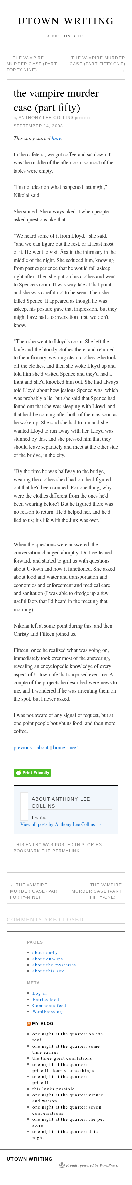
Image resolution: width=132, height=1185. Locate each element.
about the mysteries (54, 965)
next (74, 747)
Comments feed (49, 1005)
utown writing (66, 20)
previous (23, 747)
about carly (45, 952)
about (42, 747)
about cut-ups (47, 959)
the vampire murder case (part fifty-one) (97, 64)
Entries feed (46, 999)
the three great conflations (62, 1058)
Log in (39, 993)
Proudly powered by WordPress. (92, 1165)
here (56, 137)
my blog (42, 1023)
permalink (66, 851)
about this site (48, 971)
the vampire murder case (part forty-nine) (32, 64)
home (59, 747)
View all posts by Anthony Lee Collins (60, 824)
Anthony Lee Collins (46, 117)
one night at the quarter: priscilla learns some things (63, 1067)
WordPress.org (48, 1011)
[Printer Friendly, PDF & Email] (32, 771)
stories (92, 844)
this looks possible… (56, 1088)
